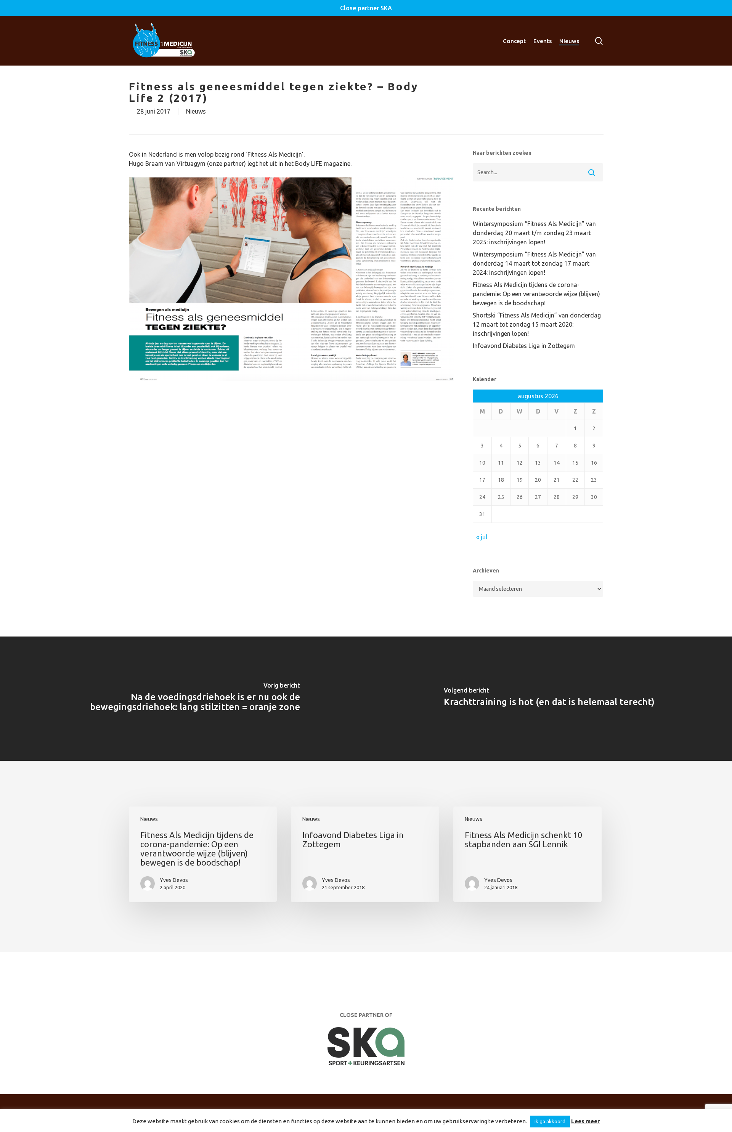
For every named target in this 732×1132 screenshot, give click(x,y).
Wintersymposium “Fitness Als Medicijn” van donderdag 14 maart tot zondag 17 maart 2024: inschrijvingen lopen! (534, 263)
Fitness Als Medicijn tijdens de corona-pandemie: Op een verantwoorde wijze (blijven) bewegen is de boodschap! (536, 293)
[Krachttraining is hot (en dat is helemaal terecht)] (549, 699)
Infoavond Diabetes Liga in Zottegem (524, 345)
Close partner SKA (366, 8)
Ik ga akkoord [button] (550, 1121)
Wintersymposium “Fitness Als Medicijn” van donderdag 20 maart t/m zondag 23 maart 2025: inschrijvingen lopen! (534, 232)
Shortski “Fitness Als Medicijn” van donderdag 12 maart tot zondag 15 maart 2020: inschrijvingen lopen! (537, 324)
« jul (481, 537)
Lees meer (585, 1121)
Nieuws (196, 111)
